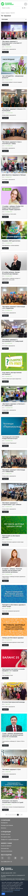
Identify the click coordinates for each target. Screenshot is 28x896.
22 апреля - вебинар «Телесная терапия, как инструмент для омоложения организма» (12, 570)
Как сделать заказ (6, 837)
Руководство (4, 822)
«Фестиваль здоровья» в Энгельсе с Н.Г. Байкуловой (13, 404)
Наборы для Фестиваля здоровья (13, 638)
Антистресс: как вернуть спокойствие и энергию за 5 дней (12, 801)
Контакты (3, 828)
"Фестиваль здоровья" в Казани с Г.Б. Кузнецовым (14, 109)
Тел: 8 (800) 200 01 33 (6, 861)
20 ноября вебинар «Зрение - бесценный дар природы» (11, 273)
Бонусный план (5, 848)
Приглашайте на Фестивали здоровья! (11, 536)
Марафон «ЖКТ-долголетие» (11, 241)
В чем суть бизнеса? (6, 845)
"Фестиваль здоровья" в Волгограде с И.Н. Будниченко (13, 307)
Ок (3, 893)
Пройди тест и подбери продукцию (10, 839)
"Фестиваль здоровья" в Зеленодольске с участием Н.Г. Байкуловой (12, 43)
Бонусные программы (6, 851)
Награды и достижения (7, 825)
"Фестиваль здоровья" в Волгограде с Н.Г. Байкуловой (13, 470)
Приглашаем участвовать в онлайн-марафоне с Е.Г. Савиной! (13, 670)
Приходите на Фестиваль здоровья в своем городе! (13, 605)
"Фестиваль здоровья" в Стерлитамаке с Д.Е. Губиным (11, 503)
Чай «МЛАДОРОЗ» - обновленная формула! (12, 76)
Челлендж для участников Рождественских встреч (10, 437)
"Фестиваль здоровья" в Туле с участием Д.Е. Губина (12, 142)
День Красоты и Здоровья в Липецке (14, 175)
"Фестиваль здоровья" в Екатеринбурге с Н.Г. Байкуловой (12, 340)
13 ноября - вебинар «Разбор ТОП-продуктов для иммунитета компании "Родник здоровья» (13, 207)
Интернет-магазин (5, 834)
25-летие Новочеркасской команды (13, 702)
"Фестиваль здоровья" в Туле (11, 769)
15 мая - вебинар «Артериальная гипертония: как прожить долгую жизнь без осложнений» (12, 735)
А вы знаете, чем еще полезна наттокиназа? (11, 373)
